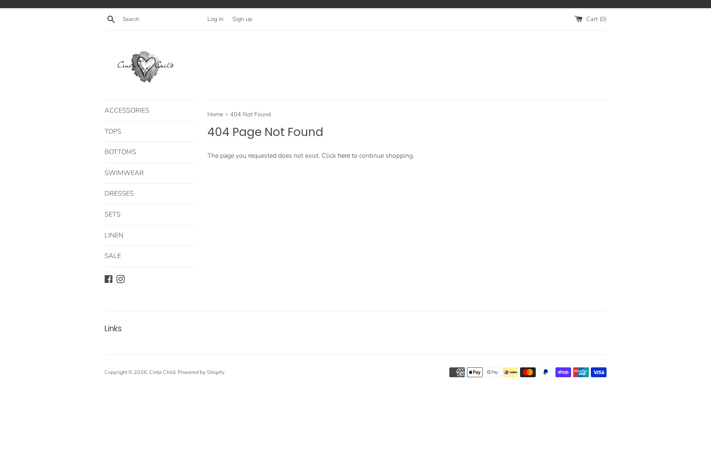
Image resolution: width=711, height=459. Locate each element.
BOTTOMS (120, 152)
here (344, 155)
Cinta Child (162, 372)
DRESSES (119, 193)
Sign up (242, 19)
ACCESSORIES (127, 110)
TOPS (113, 131)
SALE (113, 256)
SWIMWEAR (124, 173)
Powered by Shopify (201, 372)
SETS (113, 214)
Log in (215, 19)
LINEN (114, 235)
